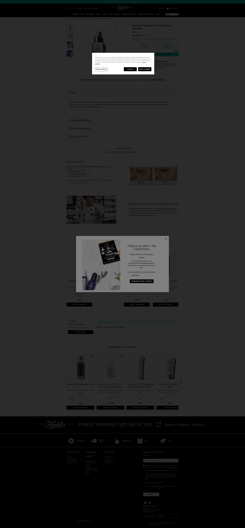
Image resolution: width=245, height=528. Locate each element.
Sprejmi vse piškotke (144, 69)
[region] (123, 63)
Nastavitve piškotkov (101, 69)
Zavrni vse (130, 69)
